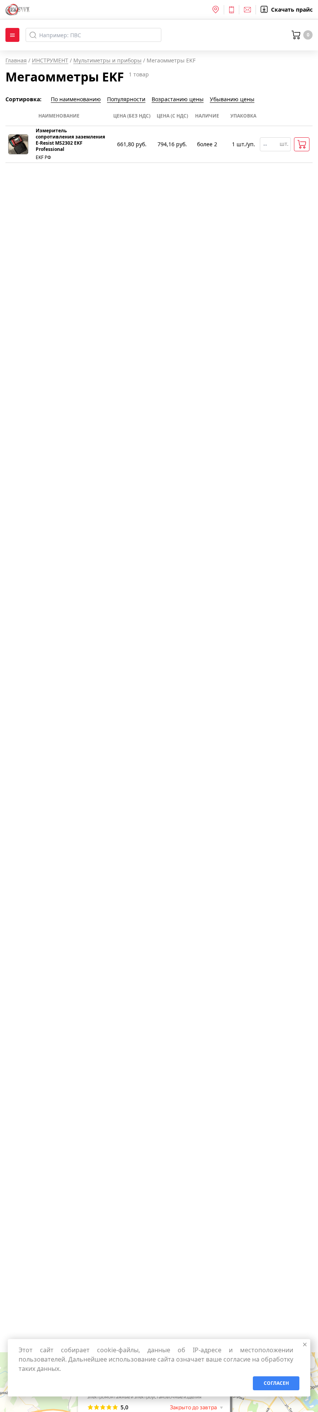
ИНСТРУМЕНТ (50, 60)
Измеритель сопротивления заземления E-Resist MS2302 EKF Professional (70, 140)
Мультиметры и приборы (107, 60)
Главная (16, 60)
